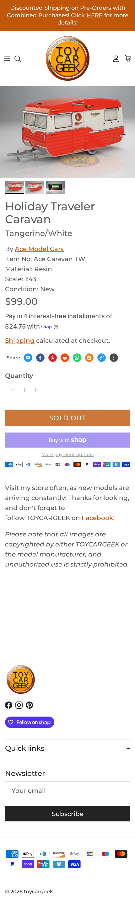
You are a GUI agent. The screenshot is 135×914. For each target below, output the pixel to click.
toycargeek (38, 892)
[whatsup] (77, 357)
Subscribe (68, 814)
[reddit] (65, 357)
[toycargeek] (67, 58)
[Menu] (7, 59)
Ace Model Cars (39, 249)
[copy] (101, 357)
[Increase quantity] (37, 390)
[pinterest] (52, 357)
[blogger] (89, 357)
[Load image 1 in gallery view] (67, 132)
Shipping (20, 340)
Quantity (19, 375)
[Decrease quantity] (11, 390)
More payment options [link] (67, 454)
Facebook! (98, 518)
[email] (28, 357)
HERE (94, 15)
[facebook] (40, 357)
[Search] (21, 59)
